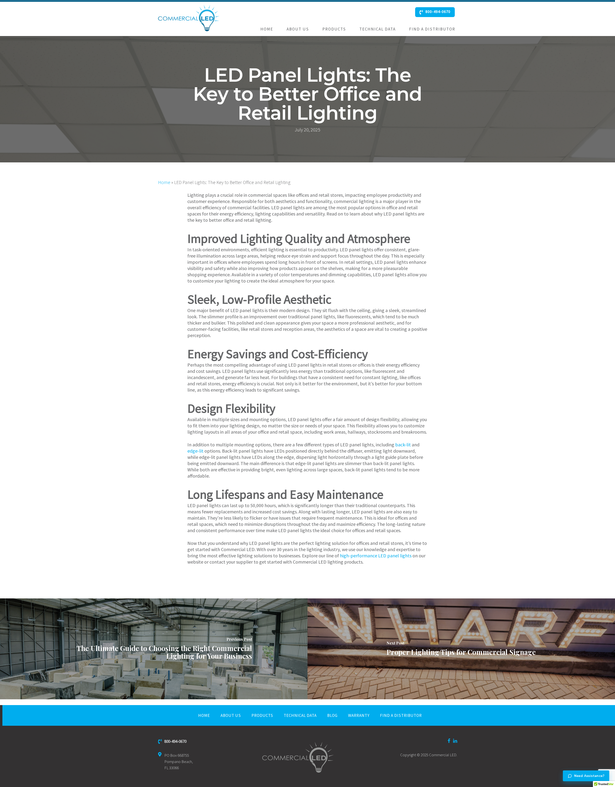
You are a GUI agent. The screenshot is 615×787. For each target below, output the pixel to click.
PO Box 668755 (178, 761)
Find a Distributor (432, 29)
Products (334, 29)
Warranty (358, 715)
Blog (332, 715)
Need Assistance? (589, 776)
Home (266, 29)
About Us (298, 29)
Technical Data (377, 29)
